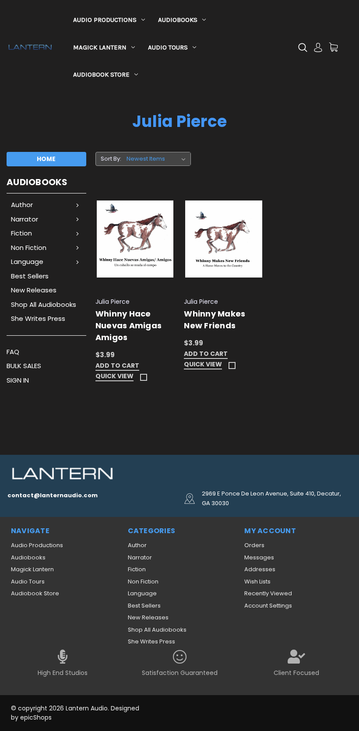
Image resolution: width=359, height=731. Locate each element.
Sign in (18, 380)
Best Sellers (30, 276)
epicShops (36, 717)
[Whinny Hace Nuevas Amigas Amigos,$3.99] (135, 239)
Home (46, 159)
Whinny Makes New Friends (214, 319)
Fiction (21, 233)
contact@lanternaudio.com (52, 495)
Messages (259, 557)
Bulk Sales (24, 365)
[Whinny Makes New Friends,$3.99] (223, 239)
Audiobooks (177, 20)
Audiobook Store (101, 74)
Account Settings (268, 605)
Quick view (114, 376)
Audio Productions (105, 20)
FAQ (13, 351)
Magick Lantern (100, 47)
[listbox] (157, 158)
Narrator (24, 219)
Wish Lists (257, 581)
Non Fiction (28, 247)
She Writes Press (38, 318)
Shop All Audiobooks (43, 304)
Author (22, 204)
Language (27, 261)
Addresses (259, 569)
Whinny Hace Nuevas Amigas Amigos (128, 325)
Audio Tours (168, 47)
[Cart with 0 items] (333, 47)
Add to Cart (117, 366)
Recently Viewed (268, 593)
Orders (254, 545)
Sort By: (111, 159)
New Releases (33, 290)
